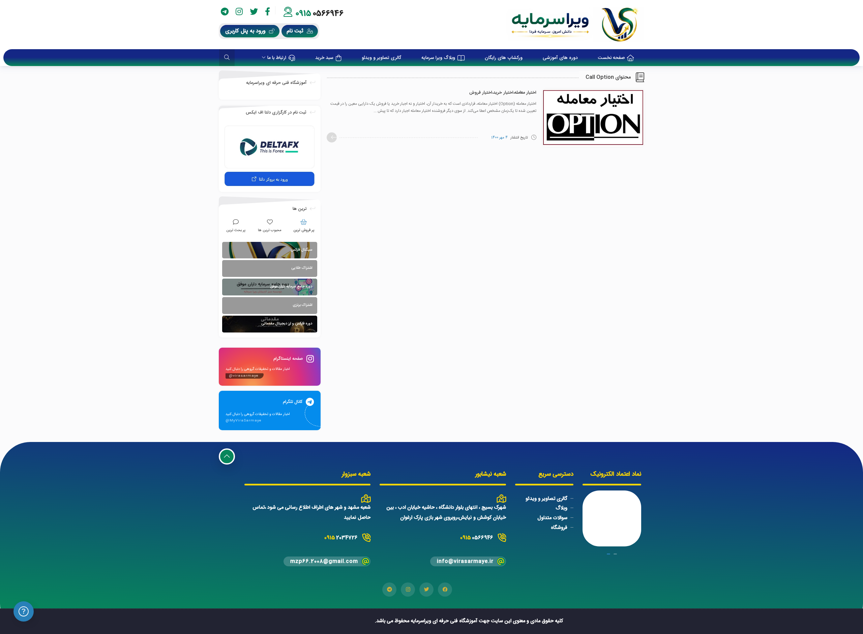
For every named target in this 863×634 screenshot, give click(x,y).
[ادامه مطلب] (332, 137)
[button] (615, 553)
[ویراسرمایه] (575, 25)
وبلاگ (561, 508)
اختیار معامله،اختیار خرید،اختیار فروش (502, 92)
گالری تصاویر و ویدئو (546, 498)
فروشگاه (559, 528)
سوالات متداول (552, 518)
